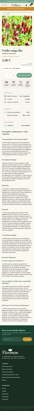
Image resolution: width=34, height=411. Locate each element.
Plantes (4, 388)
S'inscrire (27, 339)
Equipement (5, 394)
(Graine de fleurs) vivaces (10, 56)
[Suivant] (32, 9)
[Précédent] (1, 9)
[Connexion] (26, 5)
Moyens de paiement (7, 372)
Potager (4, 391)
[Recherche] (6, 5)
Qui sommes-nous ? (7, 366)
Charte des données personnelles (11, 377)
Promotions (5, 399)
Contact (4, 380)
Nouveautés (5, 396)
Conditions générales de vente (10, 374)
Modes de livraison (7, 369)
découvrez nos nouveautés (17, 8)
